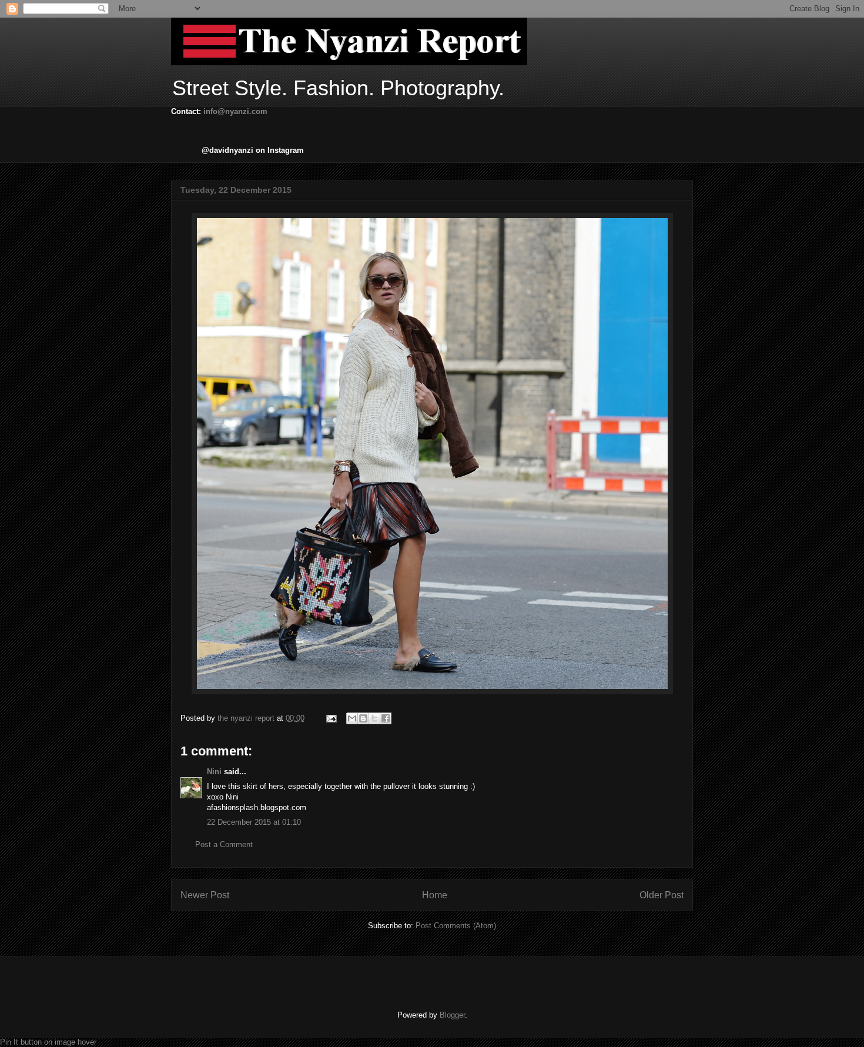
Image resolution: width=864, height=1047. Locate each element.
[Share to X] (374, 718)
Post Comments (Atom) (456, 925)
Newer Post (204, 895)
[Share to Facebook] (385, 718)
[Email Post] (330, 718)
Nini (214, 771)
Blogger (452, 1015)
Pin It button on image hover (48, 1042)
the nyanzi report (247, 718)
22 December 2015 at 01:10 (254, 822)
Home (434, 895)
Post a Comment (224, 844)
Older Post (661, 895)
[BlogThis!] (363, 718)
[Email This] (352, 718)
